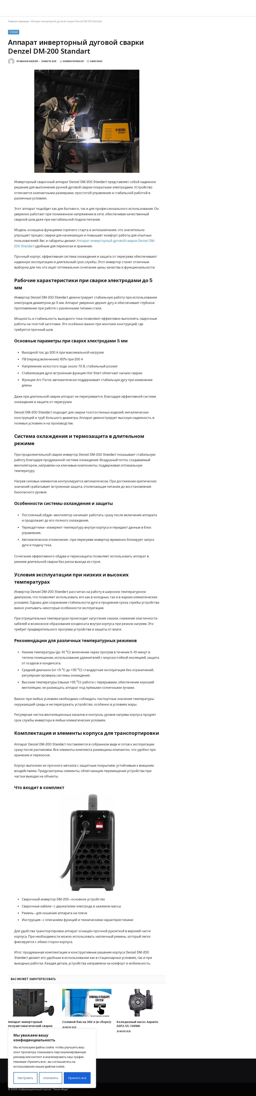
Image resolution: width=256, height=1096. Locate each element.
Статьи (14, 32)
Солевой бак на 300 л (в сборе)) (86, 1022)
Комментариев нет (73, 61)
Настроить (25, 1078)
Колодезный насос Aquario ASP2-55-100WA (137, 1024)
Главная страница (18, 21)
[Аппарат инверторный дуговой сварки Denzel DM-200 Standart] (87, 121)
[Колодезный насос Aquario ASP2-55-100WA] (141, 1003)
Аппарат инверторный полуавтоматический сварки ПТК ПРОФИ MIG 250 (30, 1026)
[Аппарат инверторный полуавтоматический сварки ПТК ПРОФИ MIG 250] (32, 1003)
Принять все (77, 1078)
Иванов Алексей (29, 61)
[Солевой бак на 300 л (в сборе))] (86, 1003)
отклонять (50, 1078)
